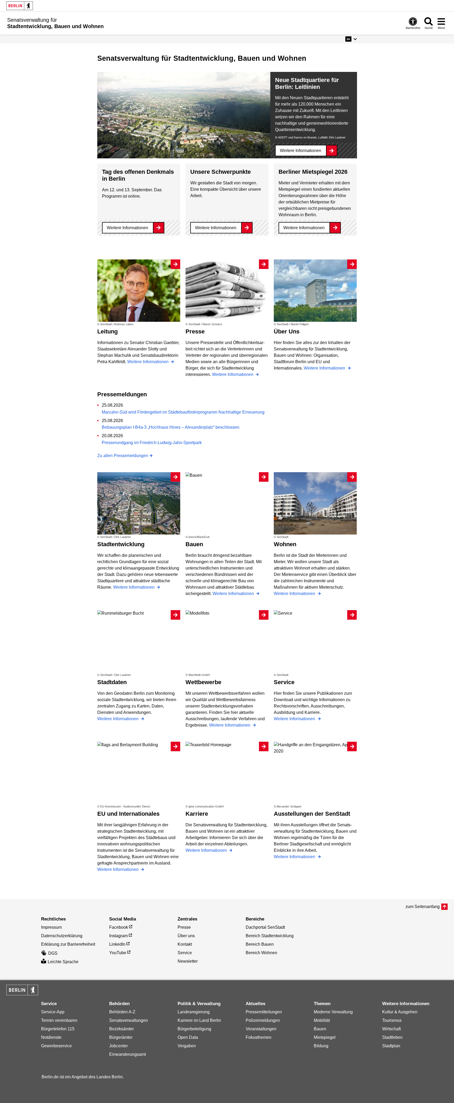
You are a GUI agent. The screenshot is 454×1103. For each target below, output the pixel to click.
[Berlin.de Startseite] (19, 5)
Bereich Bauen (260, 944)
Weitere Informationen (300, 150)
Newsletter (188, 961)
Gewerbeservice (56, 1046)
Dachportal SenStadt (265, 927)
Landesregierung (194, 1012)
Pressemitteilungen (264, 1012)
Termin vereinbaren (59, 1020)
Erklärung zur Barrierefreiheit (68, 944)
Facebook (118, 927)
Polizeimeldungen (263, 1020)
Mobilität (322, 1020)
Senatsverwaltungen (128, 1020)
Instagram (118, 935)
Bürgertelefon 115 (57, 1029)
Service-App (52, 1012)
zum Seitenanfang (422, 906)
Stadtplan (391, 1046)
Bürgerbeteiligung (194, 1029)
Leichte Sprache (63, 961)
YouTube (117, 952)
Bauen (320, 1029)
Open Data (188, 1037)
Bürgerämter (121, 1037)
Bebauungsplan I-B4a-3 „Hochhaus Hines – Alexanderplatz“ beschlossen (170, 427)
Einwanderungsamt (127, 1054)
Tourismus (392, 1020)
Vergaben (187, 1046)
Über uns (186, 935)
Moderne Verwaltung (333, 1012)
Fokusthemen (258, 1037)
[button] (351, 39)
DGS (53, 953)
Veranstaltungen (261, 1029)
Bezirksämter (121, 1029)
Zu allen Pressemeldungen (122, 455)
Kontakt (185, 944)
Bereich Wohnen (261, 952)
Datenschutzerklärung (61, 935)
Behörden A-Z (122, 1012)
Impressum (51, 927)
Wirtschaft (391, 1029)
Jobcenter (118, 1046)
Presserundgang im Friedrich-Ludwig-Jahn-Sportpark (152, 442)
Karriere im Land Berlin (199, 1020)
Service (185, 952)
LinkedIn (117, 944)
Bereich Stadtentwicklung (270, 935)
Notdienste (51, 1037)
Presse (184, 927)
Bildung (321, 1046)
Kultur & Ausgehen (399, 1012)
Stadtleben (392, 1037)
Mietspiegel (325, 1037)
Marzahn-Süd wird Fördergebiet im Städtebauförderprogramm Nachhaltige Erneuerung (183, 412)
